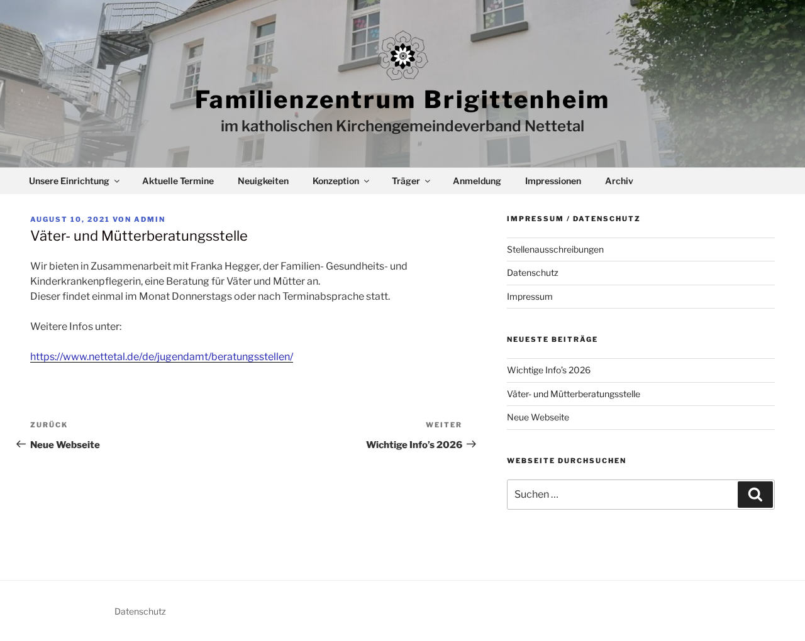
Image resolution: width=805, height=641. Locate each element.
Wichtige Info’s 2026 (549, 369)
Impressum (530, 296)
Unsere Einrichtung (69, 180)
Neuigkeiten (263, 180)
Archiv (619, 180)
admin (149, 219)
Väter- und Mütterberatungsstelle (573, 393)
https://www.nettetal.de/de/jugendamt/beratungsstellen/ (161, 357)
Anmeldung (477, 180)
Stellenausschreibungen (555, 249)
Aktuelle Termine (178, 180)
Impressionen (553, 180)
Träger (406, 180)
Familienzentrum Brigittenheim (402, 99)
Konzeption (336, 180)
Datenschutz (532, 272)
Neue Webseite (538, 417)
